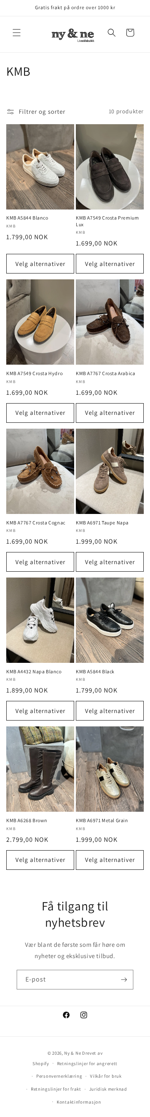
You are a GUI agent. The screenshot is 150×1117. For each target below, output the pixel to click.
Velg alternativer (40, 264)
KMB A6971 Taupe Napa (102, 522)
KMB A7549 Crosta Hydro (34, 373)
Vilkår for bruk (106, 1076)
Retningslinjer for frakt (56, 1089)
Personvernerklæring (59, 1076)
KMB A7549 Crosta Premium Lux (107, 221)
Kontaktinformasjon (79, 1102)
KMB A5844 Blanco (27, 218)
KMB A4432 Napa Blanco (34, 671)
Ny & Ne (73, 1053)
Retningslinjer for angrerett (87, 1063)
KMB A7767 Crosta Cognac (35, 522)
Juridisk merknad (108, 1089)
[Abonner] (124, 979)
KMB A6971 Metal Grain (102, 820)
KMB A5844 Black (95, 671)
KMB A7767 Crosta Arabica (105, 373)
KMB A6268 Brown (27, 820)
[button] (17, 32)
